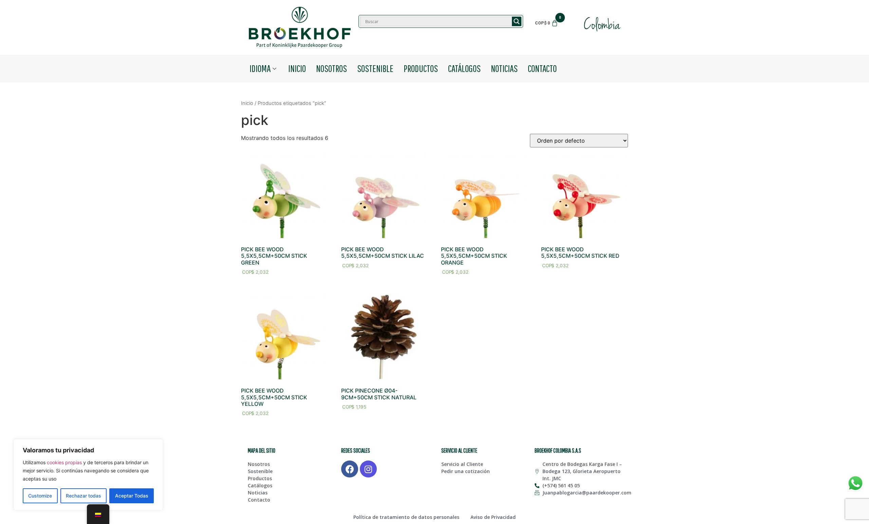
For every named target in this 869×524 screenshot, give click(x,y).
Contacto (542, 68)
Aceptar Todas (131, 496)
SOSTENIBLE (375, 68)
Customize (40, 496)
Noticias (504, 68)
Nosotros (331, 68)
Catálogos (464, 68)
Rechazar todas (83, 496)
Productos (421, 68)
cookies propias (64, 462)
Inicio (297, 68)
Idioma (260, 68)
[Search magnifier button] (516, 21)
